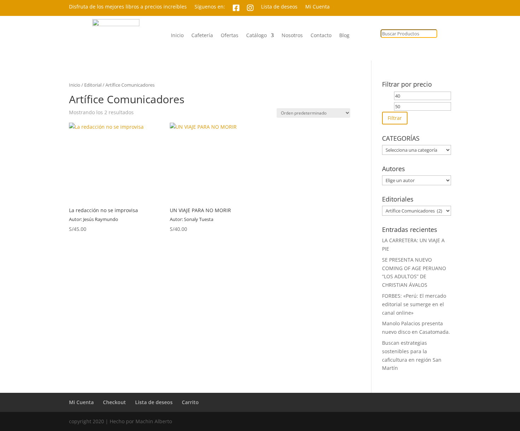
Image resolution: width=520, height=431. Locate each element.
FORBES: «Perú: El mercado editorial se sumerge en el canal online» (414, 304)
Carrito (190, 402)
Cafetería (202, 36)
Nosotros (292, 36)
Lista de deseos (279, 7)
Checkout (114, 402)
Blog (344, 36)
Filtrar (395, 118)
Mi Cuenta (317, 7)
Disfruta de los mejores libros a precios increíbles (128, 7)
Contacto (321, 36)
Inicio (177, 36)
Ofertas (229, 36)
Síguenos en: (210, 7)
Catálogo (256, 36)
